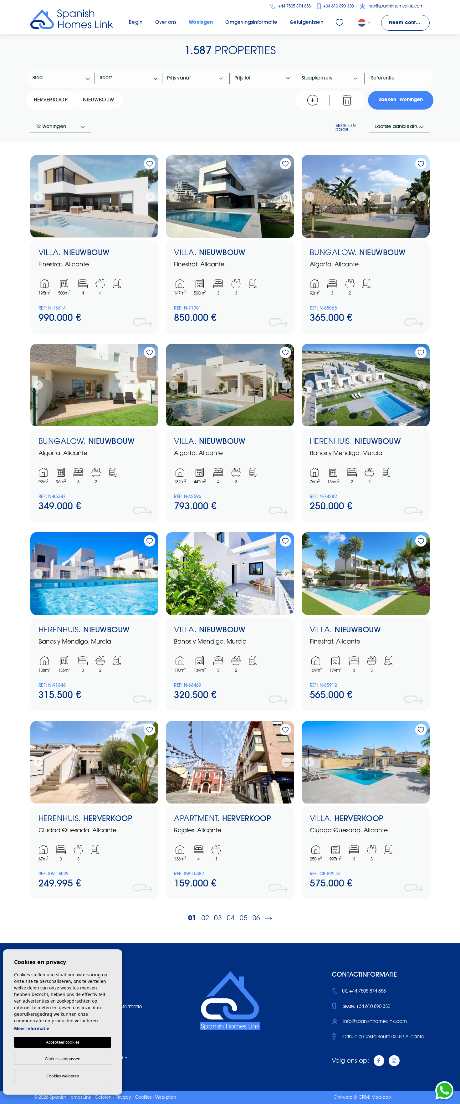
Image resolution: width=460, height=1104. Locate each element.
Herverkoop (51, 100)
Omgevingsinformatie (251, 22)
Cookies (143, 1097)
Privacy (123, 1097)
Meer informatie (31, 1028)
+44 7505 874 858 (293, 6)
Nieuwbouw (98, 100)
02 (205, 918)
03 (218, 918)
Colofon (103, 1097)
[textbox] (64, 78)
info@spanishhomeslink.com (394, 6)
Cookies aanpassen (62, 1058)
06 (256, 918)
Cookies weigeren (62, 1076)
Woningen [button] (201, 22)
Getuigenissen (306, 22)
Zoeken (401, 100)
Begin (136, 22)
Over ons (165, 22)
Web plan (165, 1097)
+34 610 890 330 (338, 6)
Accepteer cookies (62, 1042)
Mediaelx (381, 1097)
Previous (36, 196)
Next (152, 196)
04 (231, 918)
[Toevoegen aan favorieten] (149, 163)
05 (244, 918)
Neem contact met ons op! (409, 23)
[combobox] (61, 78)
